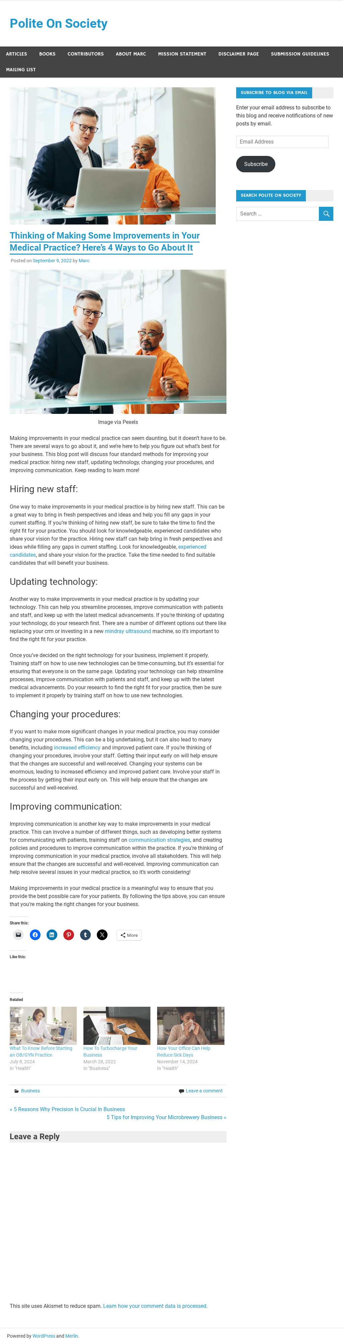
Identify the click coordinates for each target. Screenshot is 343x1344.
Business (30, 1090)
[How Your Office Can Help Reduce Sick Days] (190, 1026)
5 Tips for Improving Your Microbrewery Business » (166, 1117)
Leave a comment (204, 1090)
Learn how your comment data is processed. (155, 1306)
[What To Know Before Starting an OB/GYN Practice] (43, 1026)
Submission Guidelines (300, 54)
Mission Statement (182, 54)
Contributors (86, 54)
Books (47, 54)
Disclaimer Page (238, 54)
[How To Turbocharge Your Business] (116, 1026)
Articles (16, 54)
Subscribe (256, 164)
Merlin (71, 1336)
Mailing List (21, 70)
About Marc (131, 54)
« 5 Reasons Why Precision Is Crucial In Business (67, 1109)
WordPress (43, 1336)
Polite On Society (59, 23)
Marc (84, 260)
